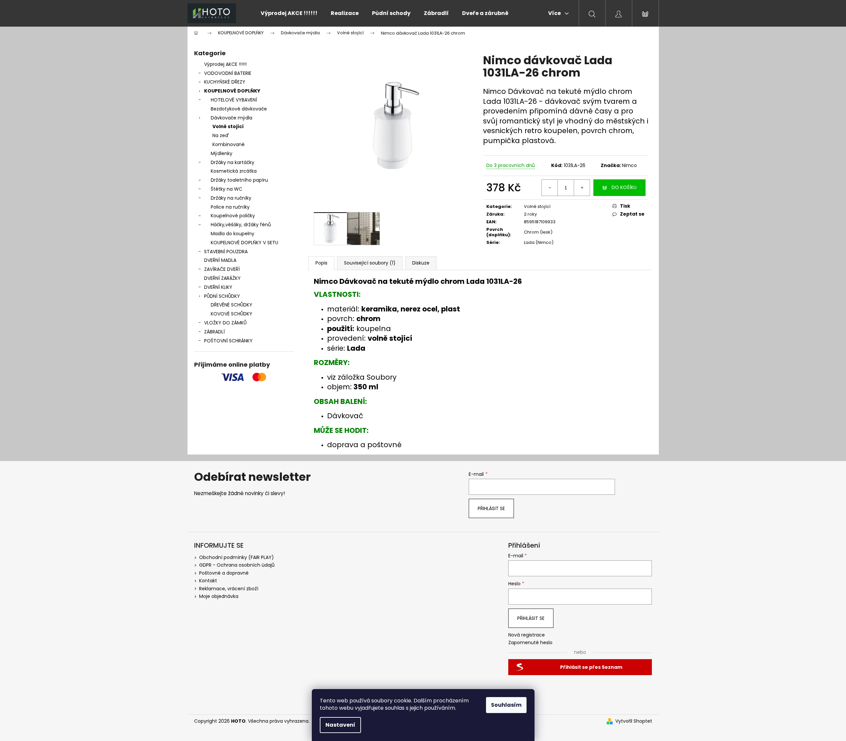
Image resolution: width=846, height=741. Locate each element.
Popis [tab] (321, 263)
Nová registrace (526, 635)
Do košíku (624, 187)
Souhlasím (506, 705)
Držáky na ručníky (231, 198)
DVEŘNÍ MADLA (220, 260)
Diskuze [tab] (420, 263)
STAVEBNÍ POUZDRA (226, 251)
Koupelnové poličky (233, 215)
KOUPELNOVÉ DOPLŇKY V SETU (244, 242)
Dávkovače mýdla (231, 117)
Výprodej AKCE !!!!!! (225, 64)
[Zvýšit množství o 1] (582, 188)
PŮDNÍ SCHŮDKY (222, 296)
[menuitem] (289, 13)
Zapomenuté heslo (530, 643)
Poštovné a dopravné (224, 573)
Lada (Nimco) (538, 242)
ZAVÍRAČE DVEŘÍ (222, 269)
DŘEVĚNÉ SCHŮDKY (231, 304)
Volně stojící (228, 126)
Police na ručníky (230, 207)
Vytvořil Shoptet (633, 721)
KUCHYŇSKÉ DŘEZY (224, 82)
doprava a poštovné (364, 445)
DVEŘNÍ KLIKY (218, 287)
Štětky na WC (226, 189)
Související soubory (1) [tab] (370, 263)
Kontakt (208, 580)
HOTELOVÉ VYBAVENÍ (234, 99)
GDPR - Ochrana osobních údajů (237, 565)
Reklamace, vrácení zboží (228, 588)
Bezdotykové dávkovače (239, 108)
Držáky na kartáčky (232, 162)
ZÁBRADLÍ (214, 331)
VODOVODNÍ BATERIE (227, 73)
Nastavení (340, 725)
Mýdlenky (221, 153)
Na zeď (220, 135)
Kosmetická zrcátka (234, 171)
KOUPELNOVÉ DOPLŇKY (232, 91)
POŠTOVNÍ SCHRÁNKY (228, 340)
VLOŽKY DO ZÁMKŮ (225, 322)
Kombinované (228, 144)
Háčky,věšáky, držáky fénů (241, 224)
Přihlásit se (491, 508)
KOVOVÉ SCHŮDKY (231, 313)
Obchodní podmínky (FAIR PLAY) (236, 557)
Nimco (629, 165)
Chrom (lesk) (538, 232)
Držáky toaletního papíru (239, 180)
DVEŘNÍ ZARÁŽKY (222, 278)
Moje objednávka (218, 596)
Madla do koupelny (232, 233)
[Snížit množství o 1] (550, 188)
